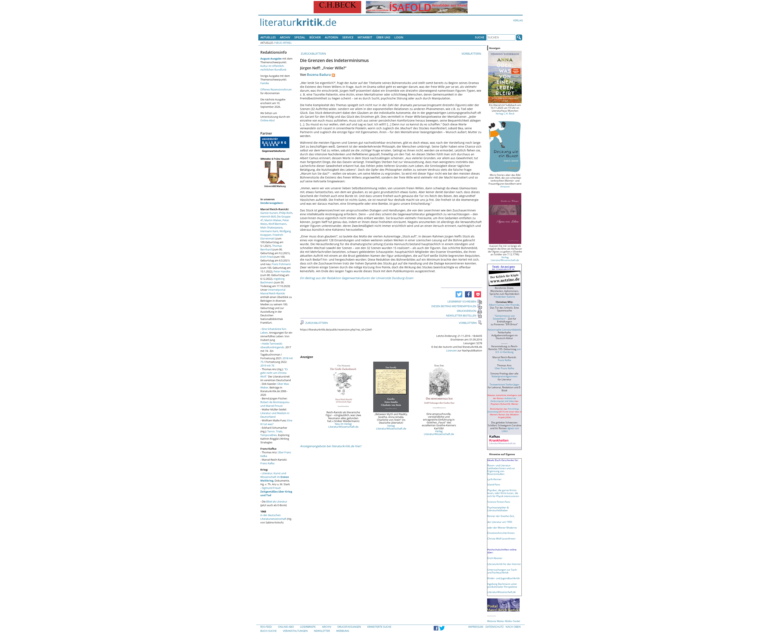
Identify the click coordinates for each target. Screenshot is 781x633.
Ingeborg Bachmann (272, 280)
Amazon (505, 186)
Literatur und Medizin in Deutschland (274, 415)
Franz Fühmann (281, 264)
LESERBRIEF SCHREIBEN (461, 301)
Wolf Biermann (277, 224)
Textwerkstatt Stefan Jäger (504, 384)
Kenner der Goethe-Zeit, (501, 516)
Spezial (299, 37)
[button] (459, 294)
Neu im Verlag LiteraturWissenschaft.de (343, 425)
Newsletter (322, 631)
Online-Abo (267, 120)
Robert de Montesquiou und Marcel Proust (274, 404)
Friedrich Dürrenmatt (271, 236)
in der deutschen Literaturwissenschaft (273, 517)
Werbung (342, 631)
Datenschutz (494, 627)
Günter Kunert (269, 213)
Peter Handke (282, 271)
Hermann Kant (269, 231)
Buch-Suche (268, 631)
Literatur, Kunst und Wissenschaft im (274, 476)
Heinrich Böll (268, 216)
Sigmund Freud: (276, 491)
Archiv (285, 37)
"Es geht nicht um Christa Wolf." (274, 372)
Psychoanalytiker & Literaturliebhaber (498, 509)
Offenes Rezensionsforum (276, 89)
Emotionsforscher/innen (501, 532)
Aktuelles (268, 37)
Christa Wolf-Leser (497, 538)
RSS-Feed (266, 627)
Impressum (475, 627)
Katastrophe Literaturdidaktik (504, 329)
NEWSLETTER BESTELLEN (461, 315)
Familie (264, 83)
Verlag (518, 20)
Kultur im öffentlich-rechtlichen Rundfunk (273, 67)
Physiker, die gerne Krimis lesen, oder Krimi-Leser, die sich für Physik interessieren (503, 492)
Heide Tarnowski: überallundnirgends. (272, 345)
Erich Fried (266, 257)
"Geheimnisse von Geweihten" (504, 317)
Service (347, 37)
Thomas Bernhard (271, 247)
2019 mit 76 (267, 365)
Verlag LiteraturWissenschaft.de (391, 427)
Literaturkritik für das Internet (504, 564)
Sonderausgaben (271, 203)
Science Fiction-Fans (498, 501)
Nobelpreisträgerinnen (504, 376)
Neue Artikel (283, 42)
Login (398, 37)
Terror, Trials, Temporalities (271, 433)
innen (512, 538)
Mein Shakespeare (271, 227)
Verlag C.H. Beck (505, 113)
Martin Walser (272, 220)
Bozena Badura (319, 74)
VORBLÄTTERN (471, 53)
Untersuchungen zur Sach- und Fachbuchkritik (502, 571)
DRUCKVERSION (466, 311)
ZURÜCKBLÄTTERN (313, 53)
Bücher (315, 37)
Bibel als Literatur (276, 501)
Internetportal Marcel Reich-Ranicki (272, 291)
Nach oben (513, 627)
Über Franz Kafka (504, 368)
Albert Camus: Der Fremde (504, 304)
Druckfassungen (349, 627)
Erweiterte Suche (379, 627)
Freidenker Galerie (504, 296)
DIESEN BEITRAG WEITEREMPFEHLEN (453, 306)
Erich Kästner (494, 558)
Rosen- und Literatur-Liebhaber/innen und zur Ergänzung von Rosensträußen (501, 469)
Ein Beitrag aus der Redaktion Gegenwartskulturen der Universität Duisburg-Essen (356, 278)
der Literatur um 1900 (499, 521)
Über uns (383, 37)
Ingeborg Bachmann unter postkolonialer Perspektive (502, 585)
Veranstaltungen (295, 631)
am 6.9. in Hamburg (508, 350)
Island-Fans (493, 484)
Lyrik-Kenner (494, 479)
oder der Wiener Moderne (502, 527)
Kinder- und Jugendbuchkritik (503, 578)
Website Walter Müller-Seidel (503, 621)
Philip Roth (285, 213)
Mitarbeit (365, 37)
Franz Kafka (267, 463)
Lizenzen (451, 350)
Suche (479, 37)
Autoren (331, 37)
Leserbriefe (308, 627)
